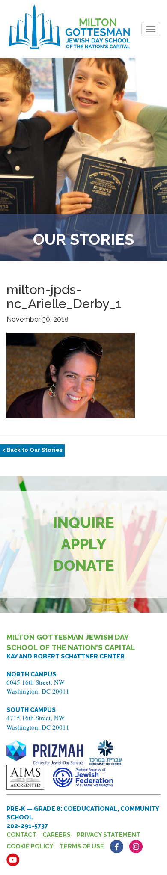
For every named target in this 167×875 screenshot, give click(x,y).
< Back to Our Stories (32, 450)
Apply (84, 544)
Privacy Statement (108, 834)
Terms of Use (82, 846)
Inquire (83, 522)
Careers (56, 834)
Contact (21, 834)
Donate (83, 565)
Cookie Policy (30, 846)
